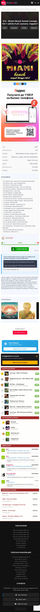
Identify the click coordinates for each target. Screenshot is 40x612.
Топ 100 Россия (21, 547)
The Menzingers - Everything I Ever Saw (13, 504)
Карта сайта (22, 599)
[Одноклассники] (17, 84)
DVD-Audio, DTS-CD (21, 567)
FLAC (9, 9)
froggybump (15, 438)
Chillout (24, 28)
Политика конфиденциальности (21, 557)
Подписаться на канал (20, 349)
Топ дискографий (21, 545)
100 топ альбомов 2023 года (21, 536)
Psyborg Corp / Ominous (17, 401)
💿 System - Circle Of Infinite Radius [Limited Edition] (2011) (19, 466)
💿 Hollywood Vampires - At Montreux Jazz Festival (17, 450)
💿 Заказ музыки (10, 475)
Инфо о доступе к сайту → (16, 344)
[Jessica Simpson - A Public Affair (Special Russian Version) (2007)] (27, 310)
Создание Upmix (21, 574)
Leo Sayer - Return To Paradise (19, 373)
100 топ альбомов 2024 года (21, 534)
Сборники (14, 28)
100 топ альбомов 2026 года (21, 530)
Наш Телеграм (22, 595)
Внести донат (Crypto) (20, 362)
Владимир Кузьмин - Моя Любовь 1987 (21, 378)
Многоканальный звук (21, 570)
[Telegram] (20, 84)
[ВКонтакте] (15, 84)
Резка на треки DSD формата (21, 565)
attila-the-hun (15, 433)
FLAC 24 (10, 3)
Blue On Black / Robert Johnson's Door (21, 390)
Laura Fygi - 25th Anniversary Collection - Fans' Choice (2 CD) (22, 412)
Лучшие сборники (21, 543)
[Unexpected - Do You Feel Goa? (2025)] (9, 310)
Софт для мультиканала (21, 578)
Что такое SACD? (21, 572)
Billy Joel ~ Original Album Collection (21, 406)
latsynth (13, 422)
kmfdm (13, 427)
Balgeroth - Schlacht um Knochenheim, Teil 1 (15, 493)
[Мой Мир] (25, 84)
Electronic (34, 28)
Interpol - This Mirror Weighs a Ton (12, 516)
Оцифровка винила (21, 576)
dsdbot (11, 238)
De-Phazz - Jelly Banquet (17, 384)
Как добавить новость (21, 559)
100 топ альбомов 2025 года (21, 532)
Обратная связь (22, 604)
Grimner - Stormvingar (8, 510)
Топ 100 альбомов (21, 541)
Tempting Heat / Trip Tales (17, 395)
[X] (22, 84)
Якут (7, 449)
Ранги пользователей (21, 561)
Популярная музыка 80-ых (21, 539)
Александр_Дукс (11, 473)
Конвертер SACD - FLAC (21, 563)
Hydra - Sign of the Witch (9, 499)
